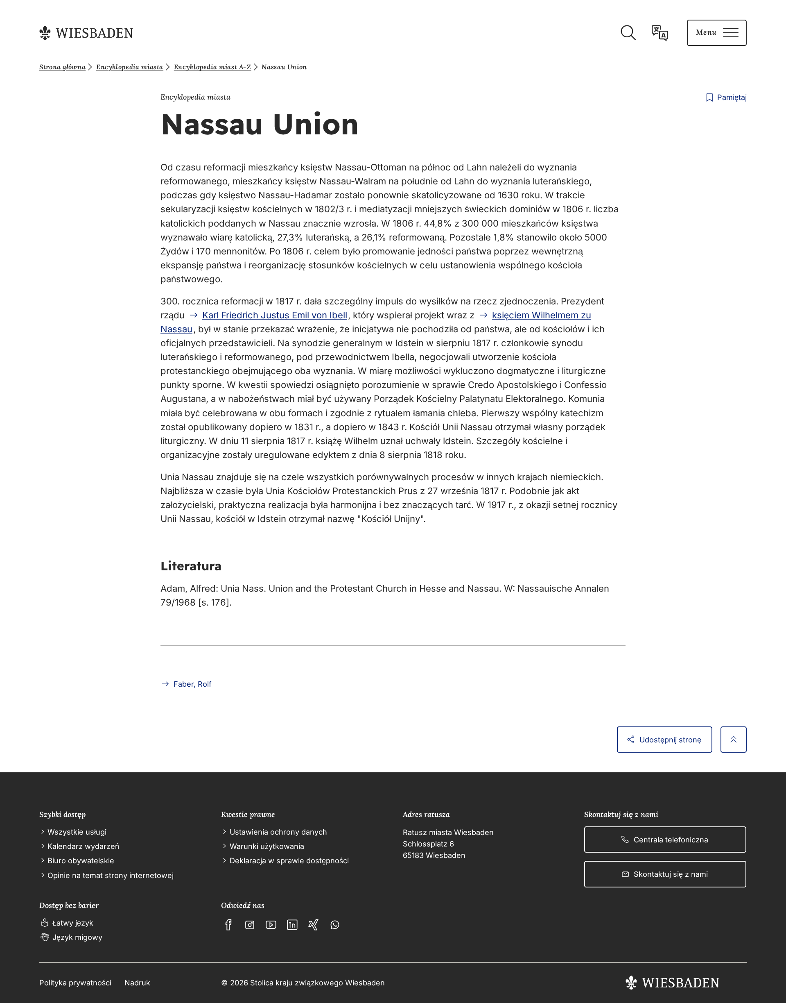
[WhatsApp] (335, 924)
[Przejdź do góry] (733, 739)
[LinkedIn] (292, 924)
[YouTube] (271, 924)
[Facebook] (228, 924)
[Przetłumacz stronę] (660, 33)
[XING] (313, 924)
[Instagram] (249, 924)
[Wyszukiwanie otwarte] (628, 33)
